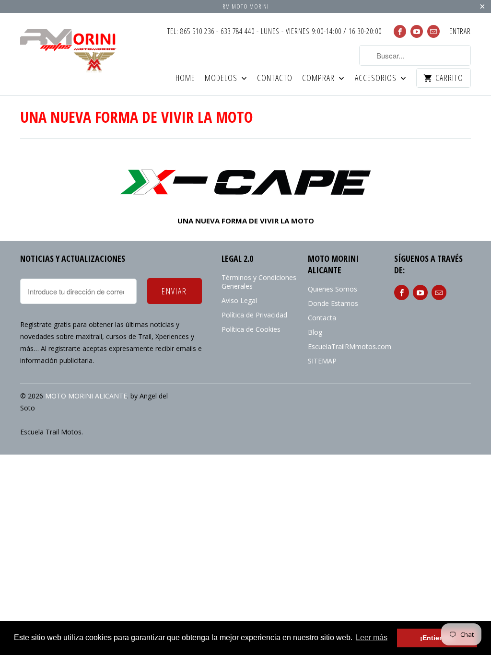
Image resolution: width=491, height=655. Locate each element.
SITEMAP (322, 360)
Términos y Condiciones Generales (259, 282)
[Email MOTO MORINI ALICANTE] (433, 31)
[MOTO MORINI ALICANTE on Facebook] (400, 31)
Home (185, 78)
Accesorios (376, 78)
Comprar (319, 78)
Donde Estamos (333, 303)
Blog (315, 332)
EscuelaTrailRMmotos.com (349, 346)
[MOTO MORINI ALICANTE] (73, 48)
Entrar (460, 31)
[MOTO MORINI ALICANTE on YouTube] (416, 31)
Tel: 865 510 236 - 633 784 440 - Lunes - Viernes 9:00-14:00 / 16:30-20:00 (274, 31)
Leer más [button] (371, 637)
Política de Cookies (251, 329)
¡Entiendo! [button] (437, 638)
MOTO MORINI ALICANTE (86, 395)
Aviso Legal (239, 300)
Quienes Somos (332, 288)
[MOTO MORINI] (245, 182)
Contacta (322, 317)
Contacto (274, 78)
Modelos (222, 78)
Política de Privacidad (254, 314)
